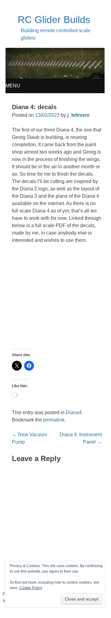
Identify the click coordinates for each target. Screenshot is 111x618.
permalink (54, 419)
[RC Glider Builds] (55, 76)
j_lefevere (78, 115)
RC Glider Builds (54, 19)
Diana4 (74, 412)
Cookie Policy (30, 588)
